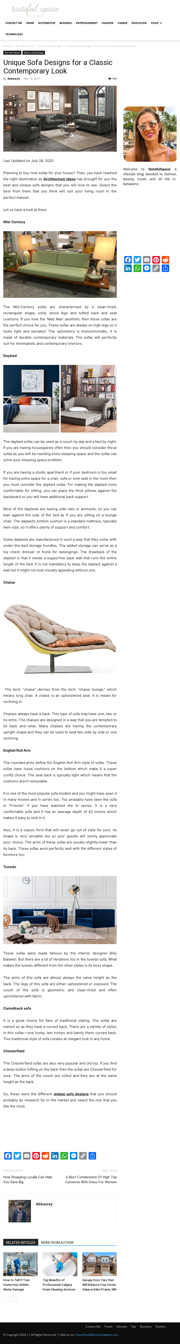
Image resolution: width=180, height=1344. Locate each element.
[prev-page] (6, 1299)
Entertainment (87, 23)
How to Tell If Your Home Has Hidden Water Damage (16, 1284)
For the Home (25, 46)
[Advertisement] (150, 74)
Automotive (46, 23)
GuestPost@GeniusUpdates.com (97, 1335)
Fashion (107, 23)
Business (66, 23)
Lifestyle (121, 1327)
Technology (14, 34)
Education (139, 23)
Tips (133, 1327)
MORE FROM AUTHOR (57, 1242)
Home (30, 23)
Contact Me (13, 23)
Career (122, 23)
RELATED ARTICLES (20, 1242)
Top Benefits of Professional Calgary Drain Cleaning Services (59, 1284)
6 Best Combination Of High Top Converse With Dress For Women (91, 1179)
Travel (108, 1327)
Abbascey (14, 78)
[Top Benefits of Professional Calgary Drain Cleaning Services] (60, 1264)
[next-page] (14, 1299)
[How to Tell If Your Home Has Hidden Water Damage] (20, 1264)
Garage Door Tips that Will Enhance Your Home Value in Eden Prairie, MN (99, 1284)
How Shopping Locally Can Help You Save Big (27, 1179)
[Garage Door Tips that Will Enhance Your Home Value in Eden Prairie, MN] (99, 1264)
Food (154, 23)
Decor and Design (49, 46)
